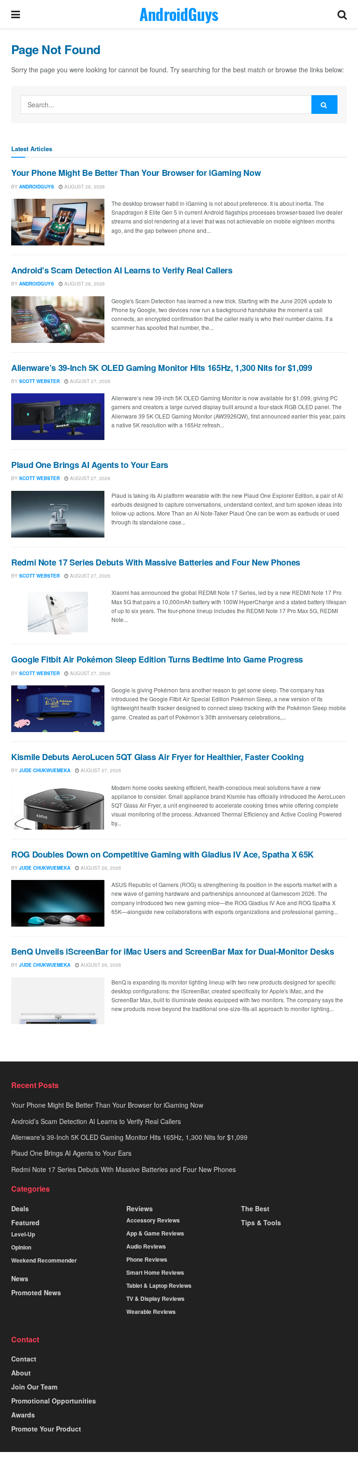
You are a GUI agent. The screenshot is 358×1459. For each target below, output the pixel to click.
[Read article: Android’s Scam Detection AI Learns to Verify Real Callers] (57, 319)
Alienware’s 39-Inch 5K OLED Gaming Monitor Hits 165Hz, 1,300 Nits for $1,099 (161, 368)
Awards (23, 1414)
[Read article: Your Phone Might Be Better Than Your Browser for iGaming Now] (57, 222)
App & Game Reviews (155, 1233)
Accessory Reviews (153, 1220)
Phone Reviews (146, 1259)
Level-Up (23, 1234)
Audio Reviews (146, 1246)
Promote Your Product (46, 1428)
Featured (25, 1222)
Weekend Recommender (44, 1260)
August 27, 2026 (89, 381)
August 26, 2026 (100, 868)
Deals (20, 1208)
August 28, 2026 (84, 186)
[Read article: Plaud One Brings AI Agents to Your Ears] (57, 514)
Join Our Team (34, 1386)
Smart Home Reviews (155, 1272)
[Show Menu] (15, 14)
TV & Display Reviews (155, 1298)
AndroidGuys (179, 14)
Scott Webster (39, 381)
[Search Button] (342, 14)
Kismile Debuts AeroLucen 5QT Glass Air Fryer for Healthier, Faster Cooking (157, 757)
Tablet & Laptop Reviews (159, 1285)
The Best (255, 1208)
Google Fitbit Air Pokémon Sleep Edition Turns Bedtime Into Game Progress (157, 659)
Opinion (21, 1247)
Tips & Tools (261, 1222)
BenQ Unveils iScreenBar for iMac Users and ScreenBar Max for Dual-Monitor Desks (172, 951)
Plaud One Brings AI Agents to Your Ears (89, 465)
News (19, 1278)
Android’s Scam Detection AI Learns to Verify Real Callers (121, 270)
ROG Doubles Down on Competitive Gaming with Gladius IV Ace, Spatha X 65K (162, 854)
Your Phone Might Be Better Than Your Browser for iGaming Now (136, 173)
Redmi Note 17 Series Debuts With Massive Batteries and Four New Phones (155, 562)
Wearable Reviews (151, 1311)
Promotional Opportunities (53, 1400)
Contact (23, 1358)
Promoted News (36, 1292)
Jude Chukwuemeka (44, 770)
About (21, 1372)
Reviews (139, 1208)
